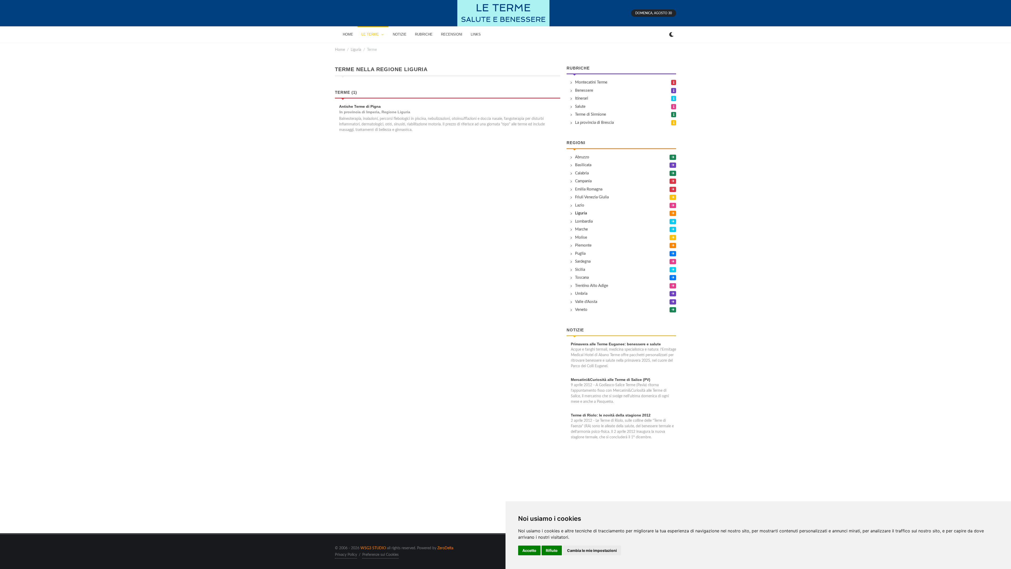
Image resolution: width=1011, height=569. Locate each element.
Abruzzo (582, 157)
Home (340, 50)
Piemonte (583, 245)
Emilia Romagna (588, 189)
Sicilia (580, 270)
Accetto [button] (529, 550)
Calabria (582, 173)
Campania (583, 181)
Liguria (356, 50)
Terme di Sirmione (590, 114)
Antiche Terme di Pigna (360, 106)
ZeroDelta (445, 548)
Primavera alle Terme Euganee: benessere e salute (616, 344)
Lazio (579, 205)
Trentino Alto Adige (591, 286)
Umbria (581, 294)
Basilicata (583, 165)
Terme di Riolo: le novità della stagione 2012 (611, 415)
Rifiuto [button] (552, 550)
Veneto (581, 310)
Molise (581, 237)
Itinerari (581, 98)
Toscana (582, 277)
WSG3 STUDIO (373, 548)
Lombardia (584, 221)
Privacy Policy (346, 555)
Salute (580, 107)
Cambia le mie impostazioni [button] (592, 550)
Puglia (580, 254)
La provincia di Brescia (594, 123)
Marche (581, 229)
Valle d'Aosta (586, 302)
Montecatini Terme (591, 82)
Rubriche (578, 68)
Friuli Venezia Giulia (592, 197)
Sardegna (583, 261)
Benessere (584, 90)
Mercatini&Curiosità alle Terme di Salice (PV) (610, 379)
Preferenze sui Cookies (380, 555)
